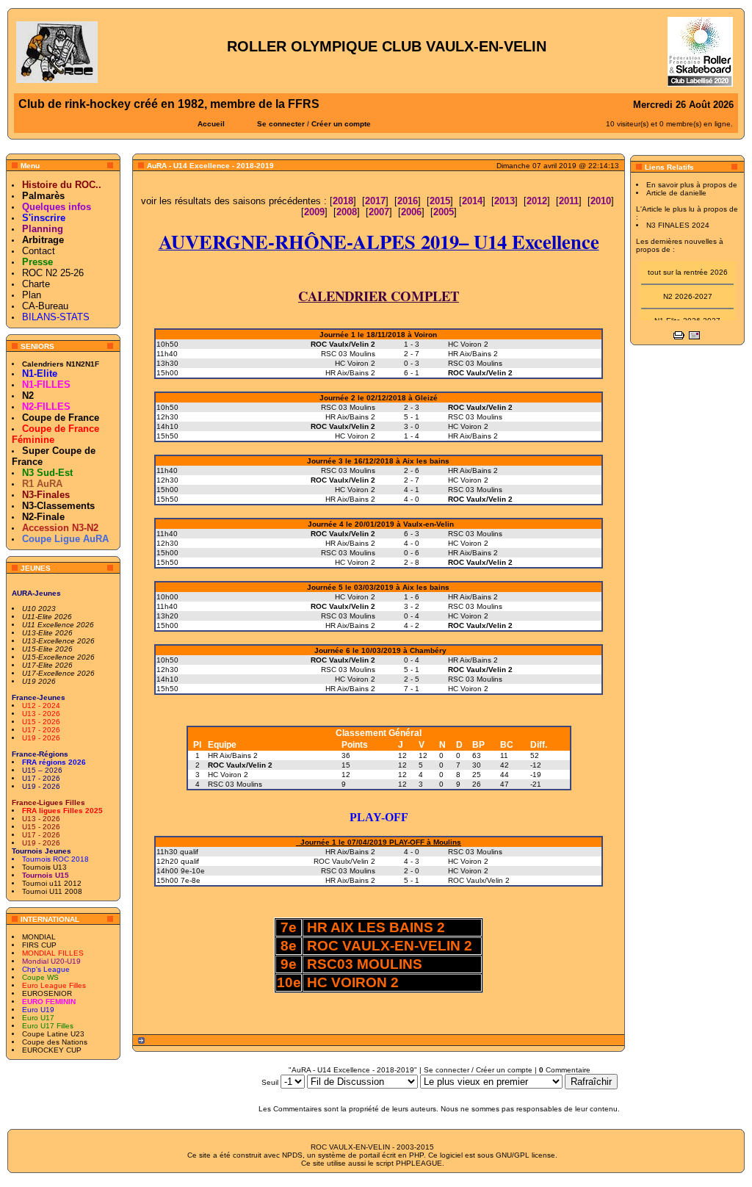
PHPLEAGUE (419, 1163)
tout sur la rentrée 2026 (688, 268)
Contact (38, 250)
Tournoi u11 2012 (52, 883)
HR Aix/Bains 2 (233, 755)
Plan (31, 294)
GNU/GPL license (525, 1155)
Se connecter (281, 124)
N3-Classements (58, 505)
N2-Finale (43, 516)
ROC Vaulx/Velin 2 (240, 765)
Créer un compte (341, 124)
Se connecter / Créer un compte (478, 1070)
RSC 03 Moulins (235, 784)
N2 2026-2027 (687, 292)
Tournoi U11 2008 (52, 891)
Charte (36, 283)
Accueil (211, 124)
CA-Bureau (45, 305)
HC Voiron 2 (228, 775)
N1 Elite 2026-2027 (687, 316)
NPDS (292, 1155)
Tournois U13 (44, 867)
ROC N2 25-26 (53, 272)
